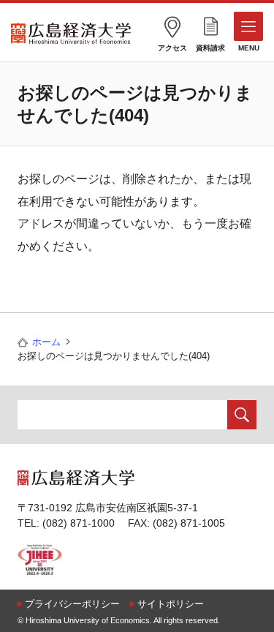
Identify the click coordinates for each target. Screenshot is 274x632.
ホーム (46, 341)
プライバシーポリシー (72, 603)
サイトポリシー (170, 603)
